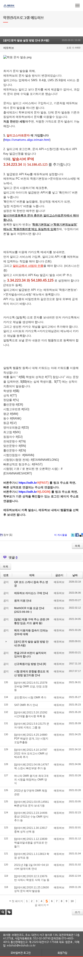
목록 (77, 545)
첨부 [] (7, 534)
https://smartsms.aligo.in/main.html (27, 139)
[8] (44, 664)
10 (72, 901)
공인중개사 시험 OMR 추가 (30, 697)
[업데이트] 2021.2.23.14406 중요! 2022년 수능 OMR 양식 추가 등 (31, 816)
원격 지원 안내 (22, 600)
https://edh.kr (28, 482)
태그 (9, 912)
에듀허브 (8, 47)
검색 (3, 912)
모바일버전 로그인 (21, 953)
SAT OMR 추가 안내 (26, 705)
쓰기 (77, 912)
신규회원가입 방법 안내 (28, 664)
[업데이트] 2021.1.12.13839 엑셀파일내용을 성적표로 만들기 (30, 842)
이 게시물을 (60, 535)
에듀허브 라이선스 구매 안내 (31, 593)
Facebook (77, 535)
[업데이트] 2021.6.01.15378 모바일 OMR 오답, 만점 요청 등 (31, 686)
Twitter (73, 535)
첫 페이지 (17, 901)
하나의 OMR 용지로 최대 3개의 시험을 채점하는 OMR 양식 (31, 779)
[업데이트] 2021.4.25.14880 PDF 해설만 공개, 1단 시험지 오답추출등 (31, 738)
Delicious (81, 535)
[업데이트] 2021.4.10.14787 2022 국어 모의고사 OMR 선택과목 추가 (31, 753)
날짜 (75, 575)
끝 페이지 (41, 905)
